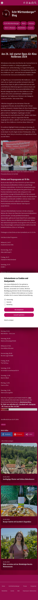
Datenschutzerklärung (25, 295)
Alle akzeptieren (19, 310)
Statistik (9, 302)
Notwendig (10, 300)
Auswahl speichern (19, 315)
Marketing (9, 304)
